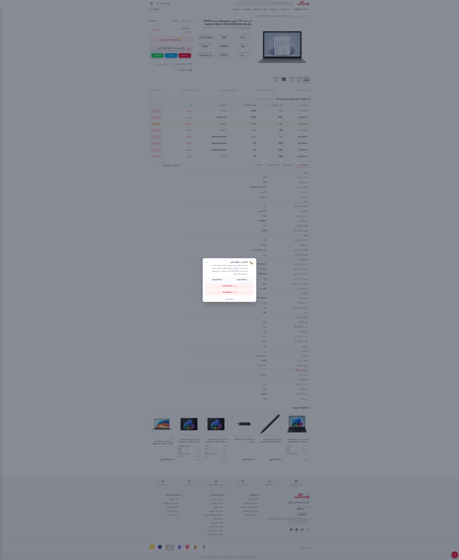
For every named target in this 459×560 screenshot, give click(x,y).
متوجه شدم (229, 299)
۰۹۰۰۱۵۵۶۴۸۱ (229, 292)
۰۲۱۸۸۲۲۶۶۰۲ (217, 280)
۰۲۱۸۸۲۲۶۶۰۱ (242, 280)
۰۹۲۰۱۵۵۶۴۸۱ (229, 286)
